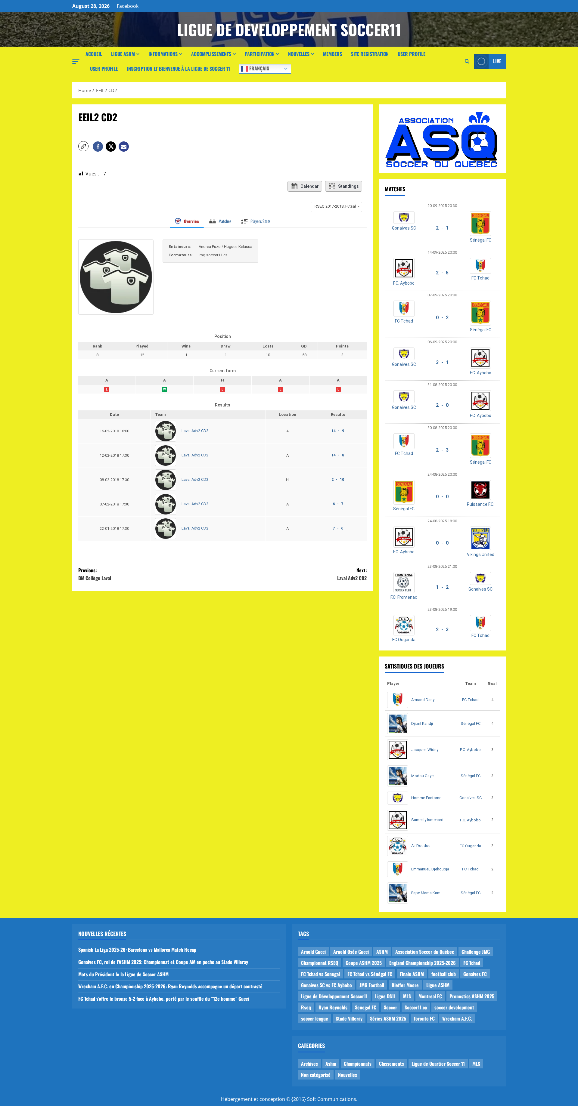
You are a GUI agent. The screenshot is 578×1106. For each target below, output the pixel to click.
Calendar (309, 186)
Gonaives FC (475, 974)
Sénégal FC (480, 240)
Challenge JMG (475, 951)
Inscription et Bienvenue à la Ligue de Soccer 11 (178, 68)
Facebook (127, 6)
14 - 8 (337, 455)
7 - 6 (338, 528)
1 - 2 (442, 587)
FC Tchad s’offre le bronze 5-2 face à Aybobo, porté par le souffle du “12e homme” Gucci (163, 998)
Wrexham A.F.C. (457, 1018)
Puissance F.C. (480, 504)
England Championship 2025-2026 (422, 962)
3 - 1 (442, 362)
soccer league (314, 1018)
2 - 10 (337, 479)
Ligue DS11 (385, 996)
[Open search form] (467, 61)
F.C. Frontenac (403, 597)
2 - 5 (442, 273)
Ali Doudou (420, 845)
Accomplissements (211, 53)
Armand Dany (422, 699)
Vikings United (480, 554)
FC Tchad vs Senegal (320, 974)
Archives (309, 1063)
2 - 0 (442, 405)
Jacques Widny (424, 749)
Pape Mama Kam (425, 893)
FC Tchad (480, 278)
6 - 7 (338, 504)
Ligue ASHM (123, 53)
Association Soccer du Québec (424, 951)
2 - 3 (442, 450)
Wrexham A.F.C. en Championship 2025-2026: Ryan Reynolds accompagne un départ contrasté (170, 986)
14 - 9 (337, 431)
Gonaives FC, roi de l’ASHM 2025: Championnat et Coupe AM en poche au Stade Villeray (163, 961)
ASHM (382, 951)
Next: (352, 574)
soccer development (454, 1007)
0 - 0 (442, 496)
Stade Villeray (349, 1018)
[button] (75, 61)
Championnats (357, 1063)
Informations (163, 53)
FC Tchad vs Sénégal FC (369, 974)
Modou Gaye (422, 776)
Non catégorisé (316, 1074)
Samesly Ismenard (427, 819)
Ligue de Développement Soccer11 (334, 996)
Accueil (93, 53)
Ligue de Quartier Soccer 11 (438, 1063)
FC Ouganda (403, 639)
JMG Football (371, 985)
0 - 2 (442, 317)
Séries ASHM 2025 (388, 1018)
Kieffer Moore (405, 985)
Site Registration (370, 53)
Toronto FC (424, 1018)
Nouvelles (298, 53)
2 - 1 (442, 228)
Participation (260, 53)
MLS (407, 996)
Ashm (330, 1063)
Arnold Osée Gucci (351, 951)
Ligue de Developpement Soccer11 (289, 29)
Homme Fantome (426, 798)
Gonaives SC (404, 228)
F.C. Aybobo (404, 283)
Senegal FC (365, 1007)
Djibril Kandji (422, 723)
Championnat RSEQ (319, 962)
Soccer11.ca (416, 1007)
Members (332, 53)
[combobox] (336, 206)
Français (258, 68)
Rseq (306, 1007)
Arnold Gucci (313, 951)
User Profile (411, 53)
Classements (391, 1063)
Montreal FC (430, 996)
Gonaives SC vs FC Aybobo (326, 985)
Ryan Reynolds (333, 1007)
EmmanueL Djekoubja (430, 869)
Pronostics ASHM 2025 (471, 996)
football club (443, 974)
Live (497, 61)
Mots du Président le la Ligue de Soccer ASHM (123, 974)
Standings (348, 186)
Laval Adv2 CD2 (195, 431)
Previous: (94, 574)
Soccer (390, 1007)
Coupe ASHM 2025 (364, 962)
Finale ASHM (412, 974)
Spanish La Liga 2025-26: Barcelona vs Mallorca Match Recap (137, 949)
